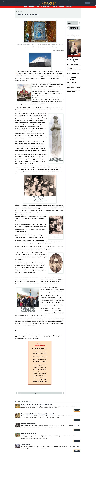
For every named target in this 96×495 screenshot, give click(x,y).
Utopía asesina (25, 444)
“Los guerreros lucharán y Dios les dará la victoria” (37, 414)
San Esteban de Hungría (56, 393)
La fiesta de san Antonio (28, 424)
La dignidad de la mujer (28, 433)
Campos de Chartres (71, 91)
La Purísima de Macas (71, 77)
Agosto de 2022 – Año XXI (72, 64)
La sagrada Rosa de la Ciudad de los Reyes (27, 393)
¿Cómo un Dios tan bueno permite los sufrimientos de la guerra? (73, 84)
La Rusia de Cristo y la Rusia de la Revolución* (73, 88)
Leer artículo (77, 410)
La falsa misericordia (71, 70)
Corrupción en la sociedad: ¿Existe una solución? (36, 404)
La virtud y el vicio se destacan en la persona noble (73, 67)
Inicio (25, 6)
